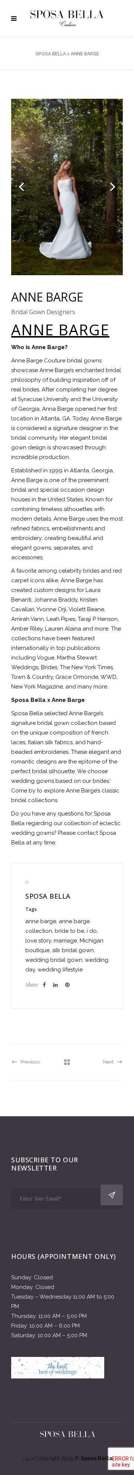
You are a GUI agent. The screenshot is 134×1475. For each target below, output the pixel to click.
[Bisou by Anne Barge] (67, 187)
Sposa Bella (50, 53)
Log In (29, 1459)
